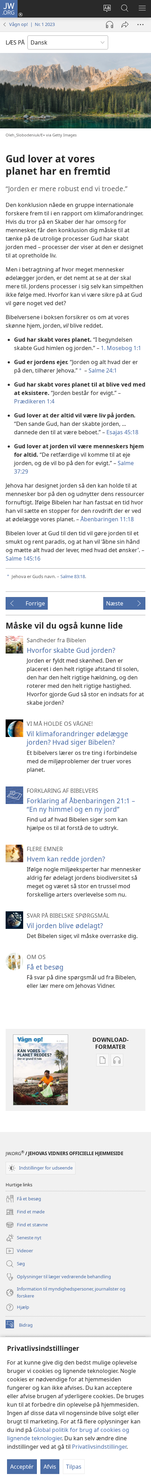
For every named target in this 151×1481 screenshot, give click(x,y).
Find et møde (25, 1212)
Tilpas (73, 1466)
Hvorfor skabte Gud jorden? (71, 650)
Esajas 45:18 (122, 432)
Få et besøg (45, 967)
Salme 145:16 (23, 558)
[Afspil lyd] (109, 25)
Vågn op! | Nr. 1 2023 (32, 24)
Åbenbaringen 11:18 (107, 519)
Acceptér (22, 1466)
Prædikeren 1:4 (34, 401)
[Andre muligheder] (140, 25)
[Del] (125, 25)
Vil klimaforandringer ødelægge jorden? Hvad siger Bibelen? (77, 738)
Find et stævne (27, 1225)
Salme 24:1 (102, 370)
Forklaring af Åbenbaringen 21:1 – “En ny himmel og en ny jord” (81, 805)
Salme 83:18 (72, 576)
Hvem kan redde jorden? (66, 859)
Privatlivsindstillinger (99, 1446)
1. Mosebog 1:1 (121, 348)
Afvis (50, 1466)
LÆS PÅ (15, 42)
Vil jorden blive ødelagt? (65, 925)
